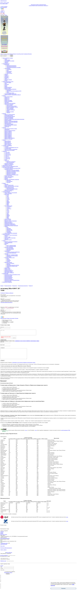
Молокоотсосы (9, 229)
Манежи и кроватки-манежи (10, 114)
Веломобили (7, 77)
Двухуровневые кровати (9, 123)
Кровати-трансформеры (9, 117)
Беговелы (6, 76)
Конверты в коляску (10, 111)
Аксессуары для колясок (9, 104)
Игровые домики (8, 88)
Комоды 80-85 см (8, 142)
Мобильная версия (3, 544)
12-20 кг (8, 199)
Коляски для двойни (8, 100)
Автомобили (9, 69)
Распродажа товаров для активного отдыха (12, 274)
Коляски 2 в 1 (7, 98)
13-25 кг (8, 207)
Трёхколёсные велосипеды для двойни (14, 67)
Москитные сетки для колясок (10, 103)
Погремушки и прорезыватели (10, 224)
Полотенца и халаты (10, 187)
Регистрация (2, 7)
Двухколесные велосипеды (11, 66)
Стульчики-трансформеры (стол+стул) (11, 147)
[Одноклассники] (3, 8)
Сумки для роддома (8, 193)
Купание (4, 183)
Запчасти (8, 112)
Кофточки (6, 253)
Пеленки (6, 178)
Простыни (8, 182)
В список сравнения (4, 555)
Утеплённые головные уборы (12, 266)
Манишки (8, 264)
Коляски (4, 95)
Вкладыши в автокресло (11, 161)
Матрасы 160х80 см (8, 135)
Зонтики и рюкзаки (8, 269)
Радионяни (9, 231)
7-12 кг (8, 211)
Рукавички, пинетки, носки (10, 257)
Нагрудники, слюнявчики (9, 272)
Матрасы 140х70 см (8, 133)
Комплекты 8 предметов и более (12, 174)
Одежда (4, 240)
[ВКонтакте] (2, 8)
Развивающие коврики (9, 222)
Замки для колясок (10, 108)
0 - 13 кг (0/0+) (7, 152)
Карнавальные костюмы (9, 270)
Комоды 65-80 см (8, 141)
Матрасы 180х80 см (8, 136)
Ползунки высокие (10, 248)
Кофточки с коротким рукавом (12, 255)
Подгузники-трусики (8, 205)
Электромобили (7, 68)
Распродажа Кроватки (9, 277)
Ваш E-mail (2, 344)
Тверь (6, 15)
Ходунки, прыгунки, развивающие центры (10, 166)
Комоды (4, 139)
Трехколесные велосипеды (11, 65)
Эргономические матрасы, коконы (11, 128)
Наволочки (9, 180)
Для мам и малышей (6, 191)
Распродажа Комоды (8, 278)
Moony (8, 204)
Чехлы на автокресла (10, 162)
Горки (6, 83)
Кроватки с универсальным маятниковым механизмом (14, 119)
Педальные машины (8, 79)
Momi (8, 217)
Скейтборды (7, 75)
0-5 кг (8, 195)
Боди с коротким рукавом (11, 246)
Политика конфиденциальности (6, 547)
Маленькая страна (4, 543)
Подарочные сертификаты (7, 282)
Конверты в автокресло (9, 163)
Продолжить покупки (11, 555)
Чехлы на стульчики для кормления (11, 149)
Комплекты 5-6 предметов (11, 172)
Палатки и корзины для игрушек (10, 93)
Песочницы (7, 84)
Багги (8, 70)
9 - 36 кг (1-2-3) (7, 157)
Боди (5, 244)
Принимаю (63, 588)
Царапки (8, 261)
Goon (8, 200)
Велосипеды (7, 64)
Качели (6, 86)
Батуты (6, 85)
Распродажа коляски (8, 276)
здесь (26, 430)
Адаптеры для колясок (11, 109)
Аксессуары (7, 126)
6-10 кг (8, 210)
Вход (6, 7)
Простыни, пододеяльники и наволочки (12, 179)
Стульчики (6, 146)
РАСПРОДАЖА (5, 273)
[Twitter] (1, 8)
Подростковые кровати (9, 115)
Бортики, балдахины (8, 175)
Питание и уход (9, 230)
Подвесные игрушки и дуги (10, 223)
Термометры (9, 232)
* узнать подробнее (3, 6)
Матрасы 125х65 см (8, 132)
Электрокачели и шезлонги (7, 165)
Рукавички (9, 260)
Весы (8, 227)
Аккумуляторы (9, 73)
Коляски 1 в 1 (7, 97)
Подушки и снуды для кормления (11, 220)
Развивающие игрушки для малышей (11, 225)
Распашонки (9, 256)
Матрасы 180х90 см (8, 137)
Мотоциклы (9, 72)
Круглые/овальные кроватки (10, 116)
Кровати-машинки (8, 120)
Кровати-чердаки (8, 125)
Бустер (6, 159)
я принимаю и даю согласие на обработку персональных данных (27, 340)
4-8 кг (8, 196)
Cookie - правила (3, 549)
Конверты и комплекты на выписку (11, 241)
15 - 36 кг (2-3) (7, 158)
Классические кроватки (9, 118)
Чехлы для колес (10, 105)
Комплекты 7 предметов (11, 173)
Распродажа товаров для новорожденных (12, 280)
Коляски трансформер (8, 101)
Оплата (1, 532)
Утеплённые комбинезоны (11, 252)
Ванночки (6, 184)
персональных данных (8, 572)
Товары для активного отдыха (8, 81)
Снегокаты (7, 61)
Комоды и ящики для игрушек (10, 237)
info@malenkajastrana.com (4, 538)
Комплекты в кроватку (9, 169)
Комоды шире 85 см (8, 143)
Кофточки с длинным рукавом (12, 254)
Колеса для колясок (10, 107)
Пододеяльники (9, 181)
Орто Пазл (6, 238)
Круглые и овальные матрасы (10, 130)
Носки (8, 258)
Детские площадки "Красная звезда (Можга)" (13, 94)
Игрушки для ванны (8, 190)
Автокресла (5, 151)
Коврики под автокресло (9, 164)
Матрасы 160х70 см (8, 134)
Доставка (2, 531)
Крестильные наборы (8, 271)
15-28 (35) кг (9, 208)
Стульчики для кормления (7, 145)
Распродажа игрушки (8, 275)
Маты (8, 91)
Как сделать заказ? (3, 534)
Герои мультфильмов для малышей (11, 233)
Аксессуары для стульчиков (9, 150)
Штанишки (9, 250)
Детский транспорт (6, 63)
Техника (6, 226)
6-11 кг (8, 197)
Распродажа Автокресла (9, 279)
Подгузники (7, 194)
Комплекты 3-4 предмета (11, 171)
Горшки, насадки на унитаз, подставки (11, 186)
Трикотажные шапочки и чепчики (13, 265)
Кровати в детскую (8, 239)
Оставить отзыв (3, 339)
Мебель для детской (6, 234)
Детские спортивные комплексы (10, 89)
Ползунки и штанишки (9, 247)
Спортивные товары (10, 92)
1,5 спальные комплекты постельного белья (12, 168)
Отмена (1, 565)
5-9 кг (8, 209)
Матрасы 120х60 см (8, 131)
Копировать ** (3, 311)
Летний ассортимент (10, 263)
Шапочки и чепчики (8, 262)
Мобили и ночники (8, 221)
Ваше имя (2, 341)
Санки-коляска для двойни (9, 60)
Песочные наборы (8, 82)
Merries (8, 216)
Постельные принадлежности (8, 167)
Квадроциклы (9, 71)
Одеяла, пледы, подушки (9, 176)
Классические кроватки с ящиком (11, 124)
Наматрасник (7, 129)
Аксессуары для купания (9, 189)
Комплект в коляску (8, 177)
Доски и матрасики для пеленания (11, 192)
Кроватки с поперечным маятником (11, 121)
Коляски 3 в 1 (7, 99)
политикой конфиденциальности (6, 302)
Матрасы (4, 127)
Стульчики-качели (8, 148)
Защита (6, 78)
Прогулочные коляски (9, 96)
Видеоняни (9, 228)
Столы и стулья (7, 236)
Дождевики (7, 102)
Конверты (6, 243)
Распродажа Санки (8, 281)
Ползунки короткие (10, 249)
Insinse (8, 201)
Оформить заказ (3, 560)
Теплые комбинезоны (8, 242)
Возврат (1, 533)
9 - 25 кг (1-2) (7, 156)
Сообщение (2, 347)
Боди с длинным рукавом (11, 245)
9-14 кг (8, 198)
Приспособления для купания (12, 188)
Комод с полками (8, 144)
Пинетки (8, 259)
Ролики (6, 80)
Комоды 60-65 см (8, 140)
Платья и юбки (7, 268)
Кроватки (4, 113)
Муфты (8, 110)
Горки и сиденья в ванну (9, 185)
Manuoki (8, 202)
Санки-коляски (7, 59)
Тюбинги (6, 62)
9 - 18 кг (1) (7, 155)
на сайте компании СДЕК (65, 430)
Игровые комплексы (8, 87)
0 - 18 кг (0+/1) (7, 153)
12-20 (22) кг (9, 206)
